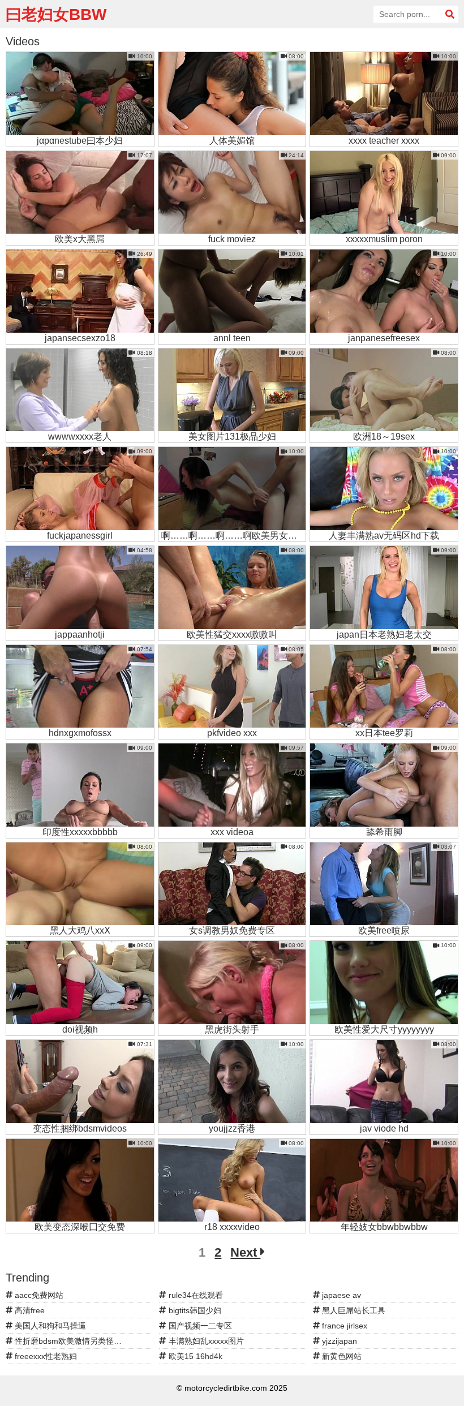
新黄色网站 (341, 1356)
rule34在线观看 (194, 1295)
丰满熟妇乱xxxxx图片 (205, 1340)
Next (245, 1252)
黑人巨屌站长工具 (352, 1310)
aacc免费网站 (37, 1295)
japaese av (340, 1295)
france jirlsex (343, 1325)
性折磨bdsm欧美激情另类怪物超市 (75, 1340)
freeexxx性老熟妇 (44, 1356)
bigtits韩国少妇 (193, 1310)
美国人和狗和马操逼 (49, 1325)
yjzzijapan (338, 1340)
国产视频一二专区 (199, 1325)
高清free (28, 1310)
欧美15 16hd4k (194, 1356)
